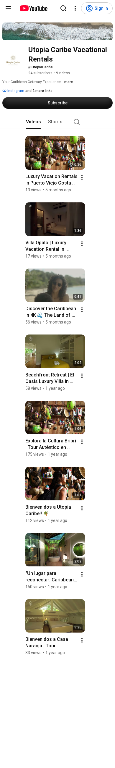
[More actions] (82, 177)
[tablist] (57, 122)
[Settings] (75, 8)
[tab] (33, 122)
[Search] (63, 8)
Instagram (15, 91)
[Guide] (8, 8)
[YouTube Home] (33, 8)
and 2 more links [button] (38, 91)
